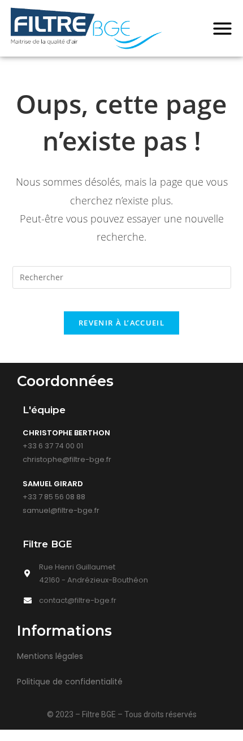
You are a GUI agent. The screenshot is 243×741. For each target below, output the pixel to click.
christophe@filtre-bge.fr (67, 459)
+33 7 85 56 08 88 (54, 496)
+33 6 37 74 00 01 (53, 445)
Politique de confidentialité (70, 681)
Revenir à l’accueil (121, 323)
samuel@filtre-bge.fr (61, 510)
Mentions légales (50, 656)
